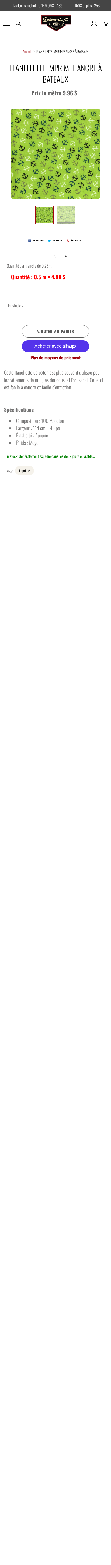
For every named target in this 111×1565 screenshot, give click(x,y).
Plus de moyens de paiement (55, 358)
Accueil (27, 51)
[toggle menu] (6, 23)
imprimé (24, 470)
